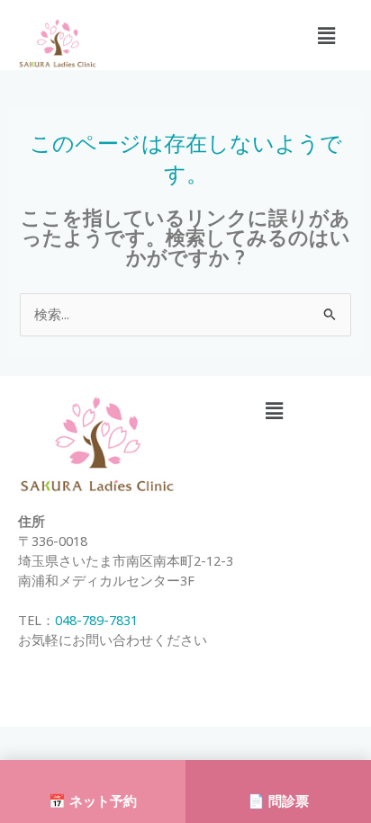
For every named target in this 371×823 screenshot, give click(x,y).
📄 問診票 (278, 801)
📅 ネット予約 (93, 801)
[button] (327, 35)
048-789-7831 (96, 620)
